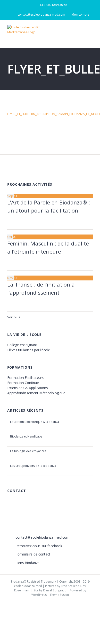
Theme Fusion (59, 595)
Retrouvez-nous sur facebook (39, 546)
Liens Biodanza (28, 562)
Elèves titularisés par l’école (28, 350)
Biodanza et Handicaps (26, 436)
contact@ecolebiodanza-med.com (42, 537)
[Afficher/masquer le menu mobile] (91, 31)
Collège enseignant (22, 344)
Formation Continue (23, 382)
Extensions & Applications (27, 387)
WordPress (39, 595)
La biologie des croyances (28, 451)
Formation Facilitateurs (25, 377)
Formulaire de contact (33, 554)
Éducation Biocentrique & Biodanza (34, 422)
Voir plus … (15, 317)
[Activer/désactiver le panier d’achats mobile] (82, 31)
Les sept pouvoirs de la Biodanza (33, 466)
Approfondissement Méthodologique (36, 393)
